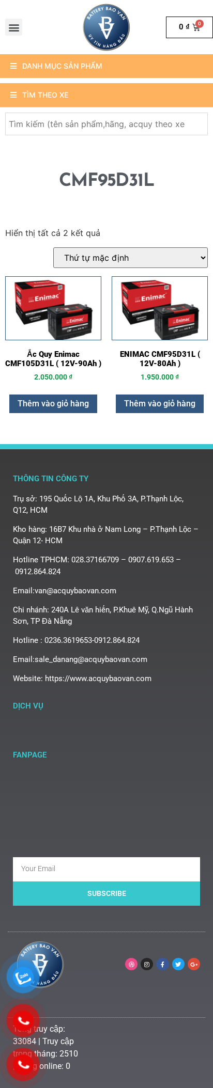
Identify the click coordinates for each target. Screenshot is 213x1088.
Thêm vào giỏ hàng (53, 403)
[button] (13, 27)
